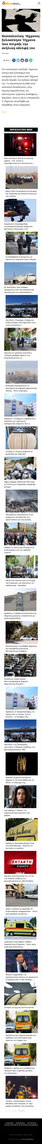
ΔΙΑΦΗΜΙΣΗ (10, 1123)
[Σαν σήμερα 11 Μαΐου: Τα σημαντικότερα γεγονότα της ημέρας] (20, 796)
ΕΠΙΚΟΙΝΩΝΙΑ (20, 1123)
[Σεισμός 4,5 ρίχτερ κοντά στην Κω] (20, 993)
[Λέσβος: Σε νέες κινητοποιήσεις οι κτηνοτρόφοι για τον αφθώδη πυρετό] (20, 533)
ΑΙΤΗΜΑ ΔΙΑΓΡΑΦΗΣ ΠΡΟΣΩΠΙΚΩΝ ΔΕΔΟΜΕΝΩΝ (21, 1125)
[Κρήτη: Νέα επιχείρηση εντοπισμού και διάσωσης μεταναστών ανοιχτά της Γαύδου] (22, 177)
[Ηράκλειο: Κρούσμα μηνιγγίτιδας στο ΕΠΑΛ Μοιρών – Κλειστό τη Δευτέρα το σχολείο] (22, 829)
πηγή (4, 111)
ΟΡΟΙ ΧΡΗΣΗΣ (31, 1123)
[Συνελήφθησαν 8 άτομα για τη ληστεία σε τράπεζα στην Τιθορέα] (22, 243)
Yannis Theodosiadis (27, 1139)
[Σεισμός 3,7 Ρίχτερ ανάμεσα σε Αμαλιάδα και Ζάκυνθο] (22, 437)
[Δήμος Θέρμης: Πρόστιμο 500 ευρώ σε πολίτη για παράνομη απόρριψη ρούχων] (20, 468)
